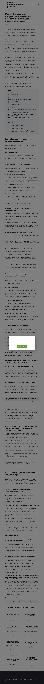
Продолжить (22, 346)
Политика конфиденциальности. (18, 343)
